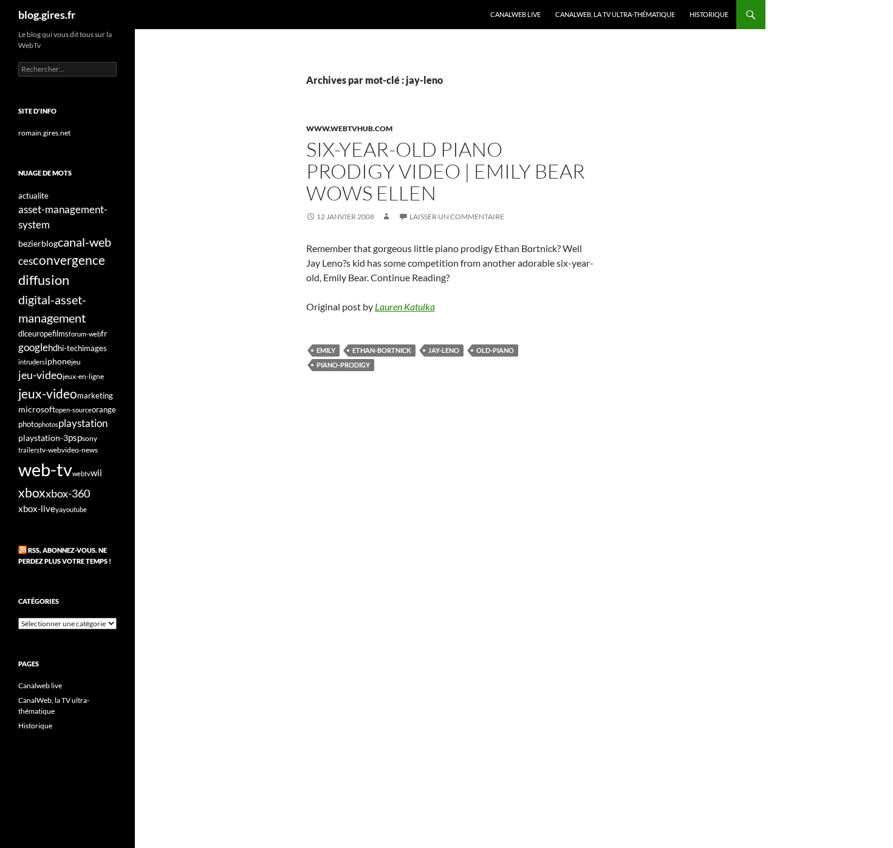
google (33, 347)
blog (49, 243)
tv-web (50, 449)
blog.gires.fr (46, 14)
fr (104, 333)
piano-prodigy (343, 365)
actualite (33, 195)
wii (96, 472)
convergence (69, 260)
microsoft (36, 409)
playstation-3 (43, 438)
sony (89, 438)
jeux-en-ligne (83, 376)
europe (40, 333)
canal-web (84, 241)
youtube (75, 509)
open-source (73, 410)
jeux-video (47, 393)
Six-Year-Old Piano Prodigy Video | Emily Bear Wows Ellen (445, 171)
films (60, 333)
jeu (76, 361)
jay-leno (443, 350)
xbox (32, 492)
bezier (29, 243)
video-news (79, 449)
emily (325, 350)
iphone (58, 361)
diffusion (43, 280)
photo (28, 424)
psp (75, 438)
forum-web (85, 334)
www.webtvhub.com (349, 128)
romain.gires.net (44, 132)
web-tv (45, 469)
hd (53, 348)
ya (59, 509)
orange (104, 409)
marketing (95, 395)
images (94, 348)
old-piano (495, 350)
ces (25, 261)
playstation (83, 423)
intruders (31, 362)
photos (48, 424)
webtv (81, 473)
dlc (23, 333)
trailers (28, 450)
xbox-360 (68, 493)
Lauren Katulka (405, 306)
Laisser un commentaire (456, 216)
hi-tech (70, 348)
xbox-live (36, 508)
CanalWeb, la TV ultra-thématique (615, 14)
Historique (708, 14)
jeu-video (40, 375)
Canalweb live (515, 14)
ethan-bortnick (381, 350)
